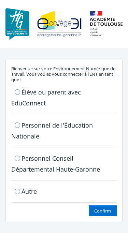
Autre (29, 191)
